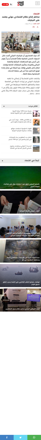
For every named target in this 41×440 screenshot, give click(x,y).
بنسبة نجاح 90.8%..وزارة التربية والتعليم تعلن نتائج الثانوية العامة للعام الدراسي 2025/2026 (21, 113)
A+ (34, 27)
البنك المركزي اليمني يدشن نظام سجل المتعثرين (23, 309)
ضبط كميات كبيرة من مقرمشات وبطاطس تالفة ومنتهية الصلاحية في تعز (23, 258)
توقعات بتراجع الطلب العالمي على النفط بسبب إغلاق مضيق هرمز (21, 283)
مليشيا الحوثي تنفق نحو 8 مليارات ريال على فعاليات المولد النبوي (21, 185)
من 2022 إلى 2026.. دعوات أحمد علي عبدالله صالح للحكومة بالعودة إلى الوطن (20, 122)
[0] (7, 437)
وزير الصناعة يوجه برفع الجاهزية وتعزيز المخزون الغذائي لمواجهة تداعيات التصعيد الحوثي (23, 234)
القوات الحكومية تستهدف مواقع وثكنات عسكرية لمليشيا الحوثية (21, 129)
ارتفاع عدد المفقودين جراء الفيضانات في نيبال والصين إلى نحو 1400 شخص (19, 138)
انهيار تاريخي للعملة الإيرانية (29, 211)
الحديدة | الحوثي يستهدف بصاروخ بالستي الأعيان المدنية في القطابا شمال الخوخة (20, 148)
